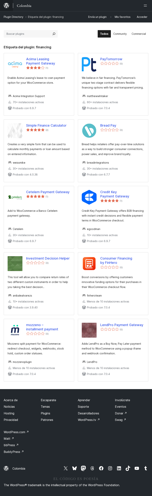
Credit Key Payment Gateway (114, 194)
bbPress (11, 445)
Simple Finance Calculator (46, 125)
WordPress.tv (89, 420)
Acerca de (11, 400)
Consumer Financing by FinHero (116, 260)
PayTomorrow (111, 59)
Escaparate (48, 400)
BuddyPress (14, 452)
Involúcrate (122, 400)
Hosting (9, 413)
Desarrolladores (88, 413)
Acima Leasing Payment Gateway (40, 61)
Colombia (18, 468)
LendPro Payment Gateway (121, 325)
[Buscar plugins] (54, 34)
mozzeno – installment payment (42, 327)
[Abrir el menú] (146, 5)
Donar (121, 413)
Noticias (9, 406)
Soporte (83, 406)
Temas (45, 406)
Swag (120, 420)
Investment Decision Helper (48, 258)
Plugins (45, 413)
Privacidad (11, 420)
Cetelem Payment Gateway (48, 192)
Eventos (120, 406)
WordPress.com (16, 432)
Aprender (84, 400)
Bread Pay (108, 125)
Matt (9, 438)
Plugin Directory (13, 16)
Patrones (47, 420)
